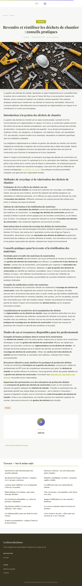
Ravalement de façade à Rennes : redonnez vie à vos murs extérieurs (21, 479)
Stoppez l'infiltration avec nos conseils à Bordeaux (59, 500)
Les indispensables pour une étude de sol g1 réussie (21, 514)
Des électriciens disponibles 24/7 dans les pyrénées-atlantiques (20, 500)
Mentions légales (9, 569)
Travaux (11, 15)
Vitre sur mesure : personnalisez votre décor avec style (60, 493)
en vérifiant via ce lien (31, 169)
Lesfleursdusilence (13, 542)
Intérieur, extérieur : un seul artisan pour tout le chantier (59, 472)
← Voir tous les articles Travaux (16, 445)
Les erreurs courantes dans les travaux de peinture (59, 507)
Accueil (5, 15)
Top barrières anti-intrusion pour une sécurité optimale (19, 472)
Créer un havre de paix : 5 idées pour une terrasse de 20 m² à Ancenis (59, 514)
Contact (6, 573)
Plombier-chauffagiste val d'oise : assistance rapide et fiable (60, 479)
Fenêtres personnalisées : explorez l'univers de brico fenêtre (21, 521)
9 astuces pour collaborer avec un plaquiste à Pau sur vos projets (21, 486)
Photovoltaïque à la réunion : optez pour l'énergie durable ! (19, 493)
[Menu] (45, 3)
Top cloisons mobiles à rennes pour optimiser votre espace (18, 507)
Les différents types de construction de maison (58, 486)
